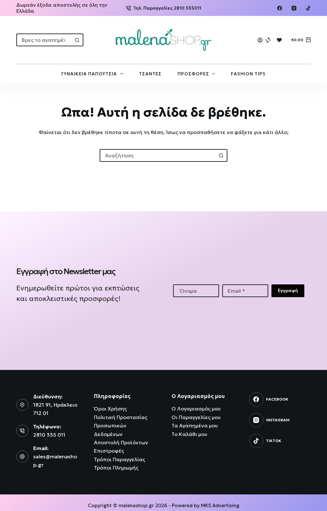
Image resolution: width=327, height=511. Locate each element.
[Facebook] (279, 8)
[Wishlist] (279, 40)
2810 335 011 (49, 435)
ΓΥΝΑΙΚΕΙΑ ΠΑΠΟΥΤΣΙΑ (89, 74)
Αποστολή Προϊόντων (121, 442)
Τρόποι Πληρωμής (116, 467)
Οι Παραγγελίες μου (196, 417)
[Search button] (77, 40)
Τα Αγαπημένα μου (194, 425)
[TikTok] (308, 8)
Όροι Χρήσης (110, 408)
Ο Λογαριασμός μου (196, 408)
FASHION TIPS (248, 74)
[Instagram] (294, 8)
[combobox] (44, 40)
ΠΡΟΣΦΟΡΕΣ (193, 74)
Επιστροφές (109, 450)
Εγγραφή (288, 290)
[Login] (260, 40)
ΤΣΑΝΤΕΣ (150, 74)
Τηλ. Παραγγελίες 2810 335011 (167, 8)
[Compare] (268, 40)
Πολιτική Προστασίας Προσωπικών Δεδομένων (120, 425)
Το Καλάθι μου (189, 434)
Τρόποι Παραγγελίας (119, 459)
